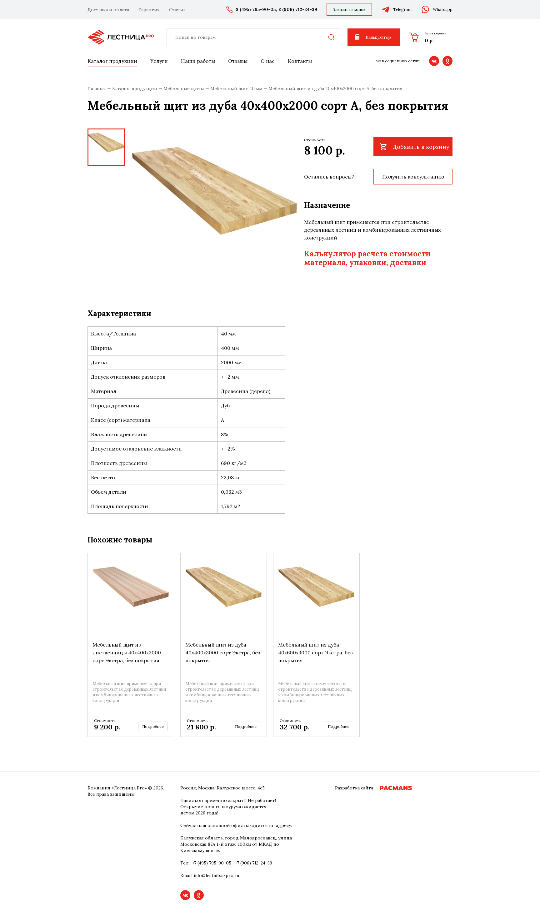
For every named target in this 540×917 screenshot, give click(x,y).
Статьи (177, 10)
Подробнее (153, 726)
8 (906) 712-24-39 (297, 9)
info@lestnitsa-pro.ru (216, 875)
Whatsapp (442, 9)
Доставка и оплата (108, 10)
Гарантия (149, 10)
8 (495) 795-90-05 (256, 9)
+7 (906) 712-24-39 (253, 863)
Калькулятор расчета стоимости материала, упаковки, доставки (367, 258)
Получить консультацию (413, 177)
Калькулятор (378, 37)
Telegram (402, 9)
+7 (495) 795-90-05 (211, 863)
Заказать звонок (349, 9)
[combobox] (253, 37)
